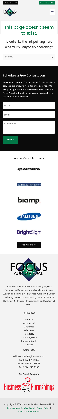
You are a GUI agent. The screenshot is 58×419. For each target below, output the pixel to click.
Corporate (29, 326)
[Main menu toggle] (52, 12)
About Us (29, 319)
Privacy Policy (43, 408)
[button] (10, 3)
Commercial (29, 323)
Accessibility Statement (29, 411)
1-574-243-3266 (31, 367)
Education (29, 330)
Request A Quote (29, 341)
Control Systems (29, 337)
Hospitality (29, 334)
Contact (29, 344)
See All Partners (29, 245)
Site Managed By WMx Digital (21, 408)
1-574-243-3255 (32, 363)
